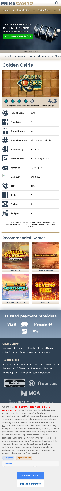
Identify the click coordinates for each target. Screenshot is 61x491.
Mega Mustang (16, 270)
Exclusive (6, 348)
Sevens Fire (45, 302)
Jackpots (7, 56)
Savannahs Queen (45, 270)
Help (36, 364)
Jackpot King (25, 56)
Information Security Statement (35, 372)
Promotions (49, 364)
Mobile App (8, 372)
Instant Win (44, 352)
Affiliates (21, 368)
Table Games (26, 352)
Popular (32, 348)
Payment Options (39, 368)
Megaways (43, 56)
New (20, 348)
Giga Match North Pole (15, 302)
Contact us (22, 364)
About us (6, 364)
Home (6, 10)
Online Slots (44, 10)
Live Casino (23, 10)
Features (6, 368)
